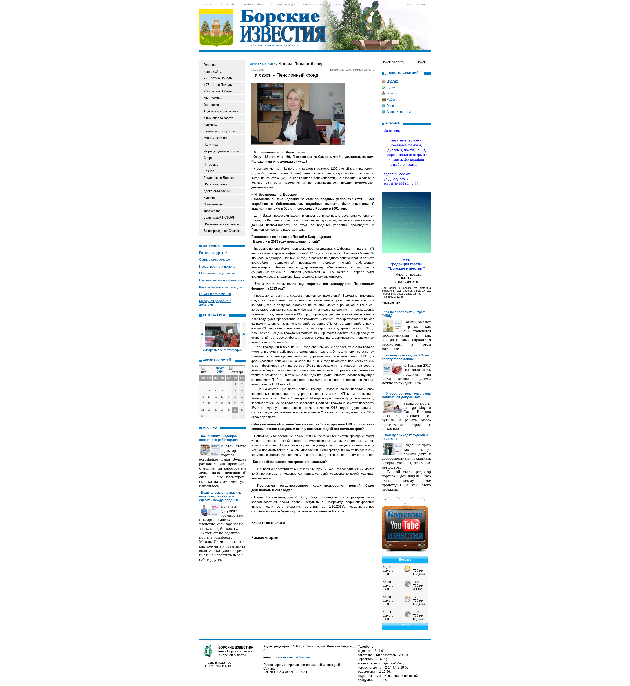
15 (235, 397)
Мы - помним (213, 98)
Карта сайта (228, 4)
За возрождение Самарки (222, 231)
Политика (211, 144)
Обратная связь (416, 4)
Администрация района (221, 111)
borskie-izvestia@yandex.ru (294, 657)
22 (235, 403)
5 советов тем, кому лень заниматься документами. (406, 395)
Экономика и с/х (216, 138)
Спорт (208, 158)
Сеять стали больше (214, 259)
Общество (211, 105)
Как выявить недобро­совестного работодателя (219, 438)
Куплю (391, 87)
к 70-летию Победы (218, 78)
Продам (392, 81)
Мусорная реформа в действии (215, 302)
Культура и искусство (220, 131)
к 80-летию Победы (314, 4)
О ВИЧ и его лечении (215, 294)
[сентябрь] (236, 370)
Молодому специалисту (217, 273)
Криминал (211, 124)
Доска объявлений (217, 191)
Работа (392, 99)
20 (222, 403)
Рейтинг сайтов (253, 4)
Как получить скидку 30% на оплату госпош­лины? (405, 357)
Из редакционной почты (221, 151)
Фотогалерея (213, 204)
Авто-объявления (399, 112)
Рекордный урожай (213, 253)
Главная (207, 4)
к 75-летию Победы (283, 4)
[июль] (205, 370)
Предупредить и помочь (217, 266)
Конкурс (210, 197)
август (220, 368)
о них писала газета (218, 118)
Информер (341, 4)
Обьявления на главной (221, 224)
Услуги (392, 93)
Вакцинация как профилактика (221, 280)
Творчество (212, 211)
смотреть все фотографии (222, 350)
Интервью (211, 164)
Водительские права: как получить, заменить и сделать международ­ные (220, 496)
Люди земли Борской (219, 178)
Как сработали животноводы (220, 287)
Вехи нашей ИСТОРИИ (220, 217)
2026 (220, 371)
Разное (209, 171)
